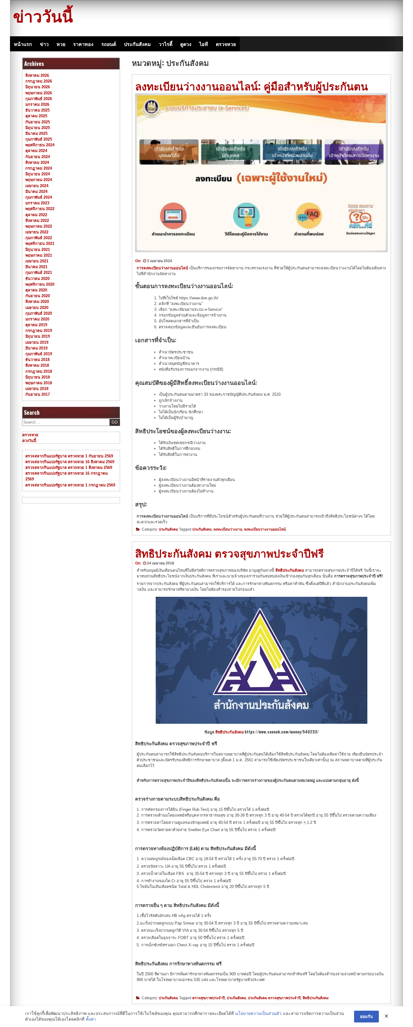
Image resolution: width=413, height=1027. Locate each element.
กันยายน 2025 (37, 122)
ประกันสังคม (137, 43)
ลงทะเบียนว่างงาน (227, 529)
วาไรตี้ (165, 43)
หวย (61, 43)
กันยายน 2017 (37, 394)
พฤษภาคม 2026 (38, 93)
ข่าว (44, 43)
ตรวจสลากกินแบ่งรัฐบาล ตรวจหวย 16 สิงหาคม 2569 (69, 462)
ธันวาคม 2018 (37, 359)
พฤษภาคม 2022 (38, 226)
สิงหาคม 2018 (37, 365)
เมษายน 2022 (36, 232)
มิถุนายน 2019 (37, 336)
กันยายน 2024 (37, 156)
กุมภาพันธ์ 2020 (38, 313)
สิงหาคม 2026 (37, 75)
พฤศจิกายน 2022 (39, 208)
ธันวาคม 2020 (37, 278)
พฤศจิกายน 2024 (39, 145)
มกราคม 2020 (37, 319)
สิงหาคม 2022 (37, 220)
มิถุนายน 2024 (37, 174)
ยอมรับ (366, 1016)
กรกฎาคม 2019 (38, 330)
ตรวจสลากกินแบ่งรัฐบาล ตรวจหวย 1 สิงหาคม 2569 (68, 467)
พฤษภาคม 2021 (38, 255)
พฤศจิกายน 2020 (39, 284)
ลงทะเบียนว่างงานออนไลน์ (265, 529)
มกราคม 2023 (37, 203)
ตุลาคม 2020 (36, 290)
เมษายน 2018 (36, 388)
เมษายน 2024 (36, 186)
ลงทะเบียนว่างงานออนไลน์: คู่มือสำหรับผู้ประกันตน (251, 85)
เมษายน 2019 (36, 342)
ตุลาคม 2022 (36, 215)
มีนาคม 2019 (36, 348)
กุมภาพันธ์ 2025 (38, 139)
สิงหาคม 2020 (37, 301)
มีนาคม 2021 (36, 267)
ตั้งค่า (91, 1019)
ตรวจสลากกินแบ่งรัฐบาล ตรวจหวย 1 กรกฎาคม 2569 (70, 485)
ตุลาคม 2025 (36, 116)
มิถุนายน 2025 (37, 127)
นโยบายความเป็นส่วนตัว (258, 1013)
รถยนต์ (108, 43)
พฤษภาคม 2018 (38, 383)
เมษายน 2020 (36, 307)
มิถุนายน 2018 (37, 377)
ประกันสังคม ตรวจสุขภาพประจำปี (274, 998)
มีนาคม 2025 (36, 133)
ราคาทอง (83, 43)
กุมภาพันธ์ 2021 (38, 272)
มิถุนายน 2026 (37, 87)
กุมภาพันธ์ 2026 (38, 98)
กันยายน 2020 (37, 296)
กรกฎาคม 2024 (38, 168)
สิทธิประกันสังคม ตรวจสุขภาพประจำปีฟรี (229, 553)
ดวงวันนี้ (29, 440)
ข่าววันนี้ (43, 15)
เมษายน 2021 (36, 261)
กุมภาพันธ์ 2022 (38, 238)
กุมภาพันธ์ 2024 (38, 197)
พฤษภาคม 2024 (38, 179)
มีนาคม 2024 (36, 191)
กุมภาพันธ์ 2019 (38, 354)
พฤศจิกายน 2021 (39, 243)
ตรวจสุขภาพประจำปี (208, 998)
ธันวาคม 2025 (37, 110)
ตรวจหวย (226, 43)
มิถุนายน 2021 (37, 249)
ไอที (203, 43)
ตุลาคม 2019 (36, 325)
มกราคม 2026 (37, 104)
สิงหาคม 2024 (37, 162)
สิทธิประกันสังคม (229, 732)
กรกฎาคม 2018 (38, 371)
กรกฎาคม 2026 (38, 81)
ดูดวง (185, 43)
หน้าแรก (23, 43)
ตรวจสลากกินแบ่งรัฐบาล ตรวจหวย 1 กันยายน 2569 (69, 456)
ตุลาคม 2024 (36, 150)
